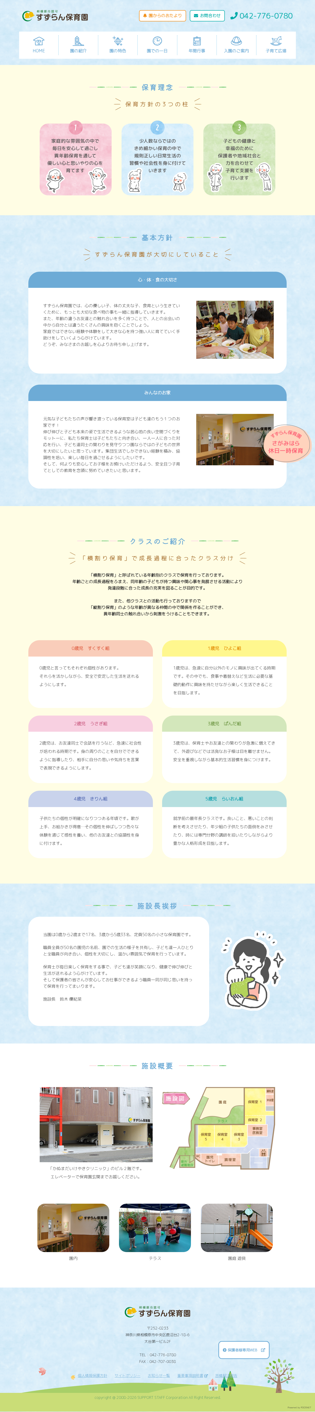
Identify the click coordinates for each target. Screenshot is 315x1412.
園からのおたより (165, 15)
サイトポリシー (127, 1375)
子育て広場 (276, 51)
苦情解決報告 (226, 1375)
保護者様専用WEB (244, 1350)
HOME (39, 51)
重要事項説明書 (190, 1375)
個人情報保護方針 (92, 1375)
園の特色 (118, 51)
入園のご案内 (236, 51)
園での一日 (157, 51)
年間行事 (197, 51)
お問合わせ (210, 15)
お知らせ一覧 (159, 1375)
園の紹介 (78, 51)
